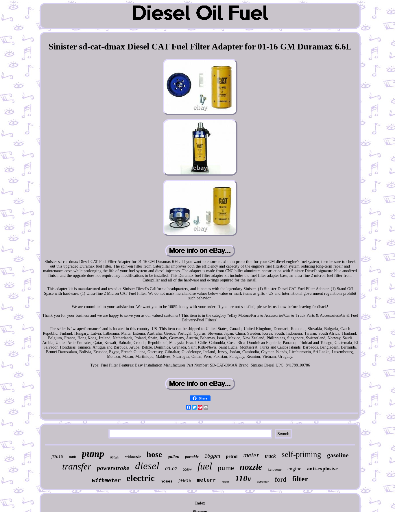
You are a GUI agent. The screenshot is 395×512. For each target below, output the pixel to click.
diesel (147, 466)
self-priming (301, 454)
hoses (166, 481)
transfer (76, 466)
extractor (263, 481)
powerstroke (113, 468)
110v (243, 478)
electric (140, 478)
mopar (225, 481)
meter (251, 455)
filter (300, 479)
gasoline (337, 455)
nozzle (251, 467)
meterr (206, 480)
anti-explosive (322, 469)
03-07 (171, 469)
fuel (205, 466)
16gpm (212, 455)
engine (294, 469)
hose (154, 454)
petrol (231, 456)
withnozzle (133, 457)
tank (72, 457)
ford (280, 479)
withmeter (106, 480)
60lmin (114, 457)
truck (270, 456)
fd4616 (184, 480)
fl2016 (57, 456)
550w (187, 469)
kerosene (275, 469)
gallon (173, 456)
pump (93, 453)
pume (226, 468)
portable (192, 456)
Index (200, 503)
